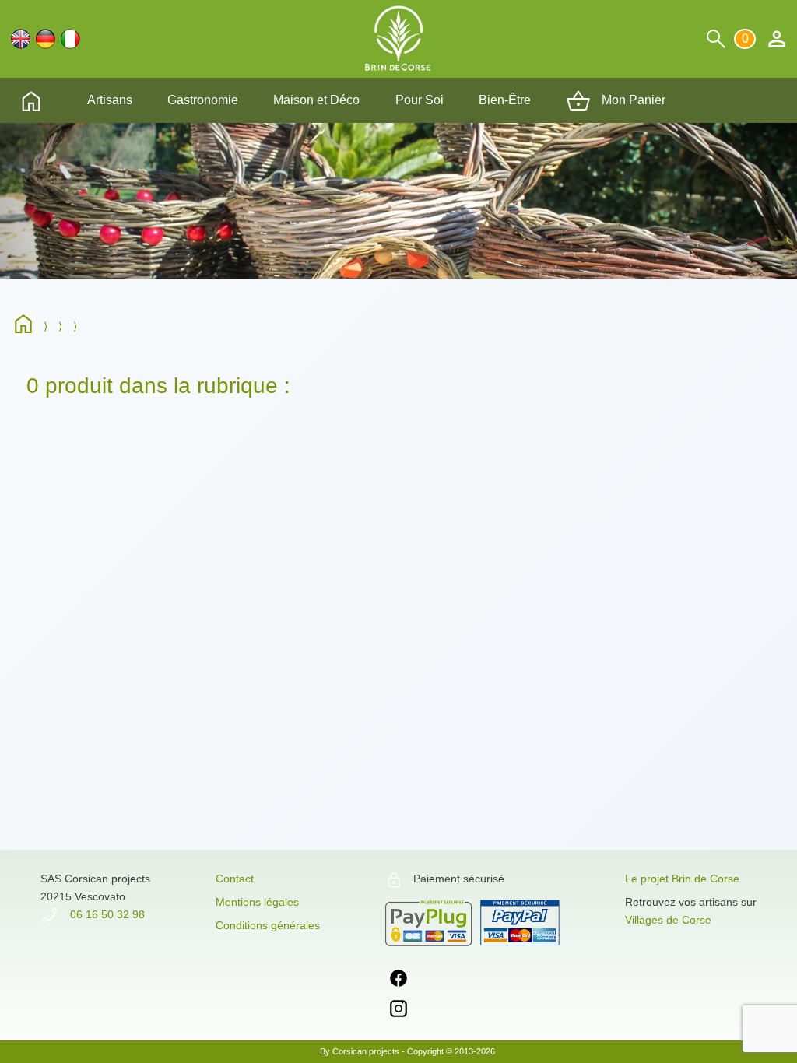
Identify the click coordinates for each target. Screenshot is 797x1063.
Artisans (109, 100)
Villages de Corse (668, 920)
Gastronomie (202, 100)
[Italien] (70, 39)
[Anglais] (20, 39)
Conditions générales (268, 925)
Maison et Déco (316, 100)
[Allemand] (45, 39)
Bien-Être (505, 100)
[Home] (27, 326)
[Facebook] (398, 981)
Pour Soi (419, 100)
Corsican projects (365, 1051)
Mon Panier (632, 100)
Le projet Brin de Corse (682, 878)
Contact (235, 878)
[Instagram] (398, 1011)
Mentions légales (257, 902)
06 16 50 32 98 (106, 914)
